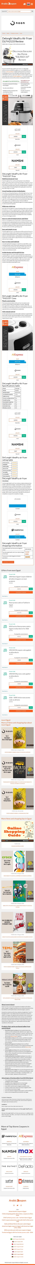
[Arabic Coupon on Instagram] (14, 1205)
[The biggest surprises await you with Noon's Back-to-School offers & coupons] (17, 767)
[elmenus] (25, 1181)
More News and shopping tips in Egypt (16, 819)
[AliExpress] (17, 267)
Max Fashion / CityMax (26, 1156)
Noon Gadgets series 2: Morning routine (17, 813)
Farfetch (9, 1141)
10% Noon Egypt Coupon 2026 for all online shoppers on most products (20, 579)
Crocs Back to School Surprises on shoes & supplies (17, 875)
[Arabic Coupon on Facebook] (21, 1205)
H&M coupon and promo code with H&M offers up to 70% (17, 1220)
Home (3, 33)
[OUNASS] (17, 499)
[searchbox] (19, 11)
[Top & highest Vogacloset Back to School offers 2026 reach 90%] (17, 983)
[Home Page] (8, 3)
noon (21, 33)
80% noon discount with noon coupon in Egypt (17, 1230)
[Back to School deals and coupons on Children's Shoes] (17, 922)
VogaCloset (9, 1186)
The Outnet (9, 1171)
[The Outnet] (9, 1166)
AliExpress (26, 1141)
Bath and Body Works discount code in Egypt (17, 1224)
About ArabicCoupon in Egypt (17, 1211)
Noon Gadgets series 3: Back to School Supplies (17, 752)
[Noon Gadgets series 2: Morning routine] (17, 798)
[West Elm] (17, 129)
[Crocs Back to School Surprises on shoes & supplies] (17, 861)
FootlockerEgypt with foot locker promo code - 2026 (17, 1232)
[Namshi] (17, 160)
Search (4, 11)
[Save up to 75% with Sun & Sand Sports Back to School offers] (17, 891)
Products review (14, 33)
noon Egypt (5, 720)
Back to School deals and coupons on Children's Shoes (17, 937)
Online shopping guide (17, 846)
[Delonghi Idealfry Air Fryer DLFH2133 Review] (17, 55)
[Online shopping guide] (17, 831)
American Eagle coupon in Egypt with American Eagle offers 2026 (17, 1226)
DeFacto (26, 1171)
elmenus (26, 1186)
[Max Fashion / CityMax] (25, 1151)
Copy (24, 136)
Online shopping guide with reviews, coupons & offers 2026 (17, 1214)
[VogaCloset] (9, 1181)
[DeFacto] (25, 1166)
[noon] (17, 145)
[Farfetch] (17, 530)
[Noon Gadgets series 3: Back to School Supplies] (17, 737)
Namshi (9, 1156)
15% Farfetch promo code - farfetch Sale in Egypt (17, 1217)
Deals (8, 33)
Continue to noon (8, 562)
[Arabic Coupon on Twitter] (17, 1205)
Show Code (17, 274)
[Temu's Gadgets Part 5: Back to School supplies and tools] (17, 952)
